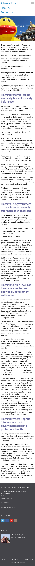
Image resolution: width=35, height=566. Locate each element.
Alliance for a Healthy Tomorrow (8, 7)
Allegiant (30, 560)
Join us (13, 535)
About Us (13, 31)
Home (5, 31)
